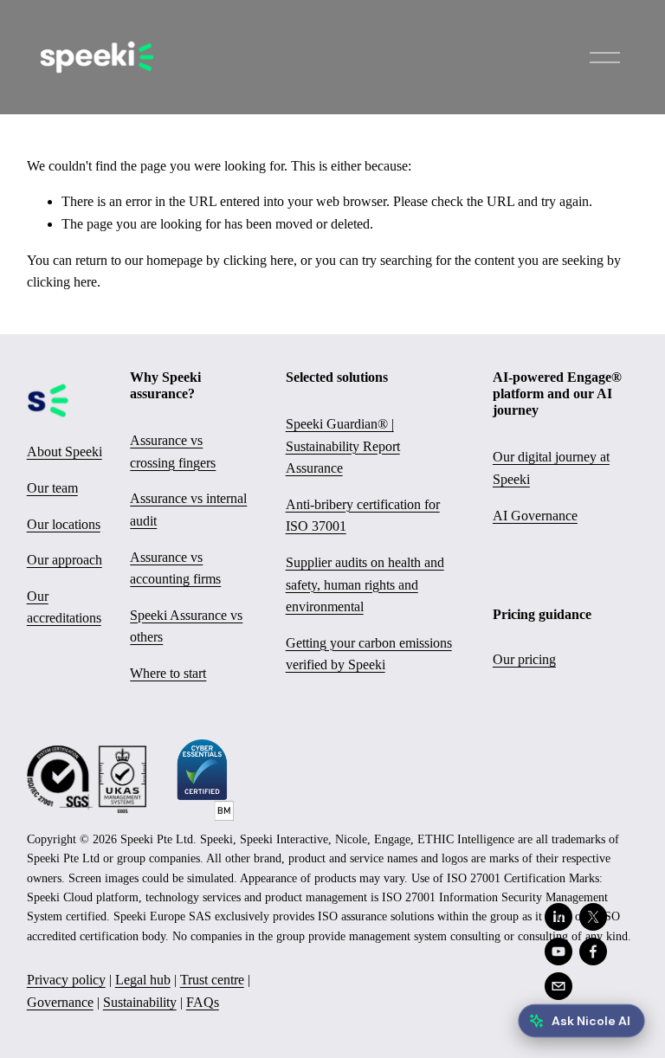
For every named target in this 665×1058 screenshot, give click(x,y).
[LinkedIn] (558, 917)
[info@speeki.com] (558, 986)
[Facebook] (593, 951)
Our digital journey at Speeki (551, 468)
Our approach (64, 559)
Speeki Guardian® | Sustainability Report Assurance (343, 445)
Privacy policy (66, 979)
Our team (52, 488)
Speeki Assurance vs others (186, 626)
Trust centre (212, 979)
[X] (593, 917)
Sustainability (140, 1002)
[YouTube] (558, 951)
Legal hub (143, 979)
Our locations (63, 524)
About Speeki (64, 451)
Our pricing (524, 659)
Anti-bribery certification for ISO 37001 (363, 515)
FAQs (202, 1002)
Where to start (168, 673)
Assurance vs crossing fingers (173, 451)
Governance (60, 1002)
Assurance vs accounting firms (175, 568)
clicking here (258, 260)
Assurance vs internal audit (188, 509)
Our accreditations (64, 607)
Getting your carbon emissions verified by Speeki (369, 654)
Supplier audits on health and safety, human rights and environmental (365, 584)
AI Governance (535, 515)
